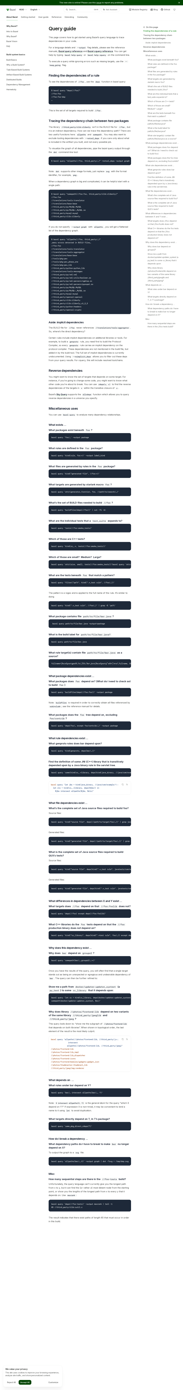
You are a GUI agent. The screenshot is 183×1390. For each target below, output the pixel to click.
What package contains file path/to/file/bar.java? (160, 122)
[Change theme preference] (174, 9)
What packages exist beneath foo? (163, 60)
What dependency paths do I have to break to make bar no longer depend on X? (163, 311)
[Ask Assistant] (127, 784)
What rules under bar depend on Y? (162, 291)
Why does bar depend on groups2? (159, 248)
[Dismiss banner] (179, 2)
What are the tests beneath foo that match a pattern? (162, 114)
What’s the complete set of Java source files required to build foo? (163, 197)
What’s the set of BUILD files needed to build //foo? (160, 88)
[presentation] (90, 788)
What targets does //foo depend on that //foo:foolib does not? (162, 222)
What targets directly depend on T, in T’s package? (162, 298)
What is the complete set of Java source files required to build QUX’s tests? (162, 206)
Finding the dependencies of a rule (159, 31)
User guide (43, 17)
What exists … (151, 55)
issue (98, 2)
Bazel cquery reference (100, 51)
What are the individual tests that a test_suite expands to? (163, 95)
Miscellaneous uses (152, 51)
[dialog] (32, 1376)
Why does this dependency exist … (161, 242)
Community (82, 17)
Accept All (25, 1382)
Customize (53, 1382)
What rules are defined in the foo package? (163, 65)
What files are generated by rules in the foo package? (163, 73)
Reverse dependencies (154, 47)
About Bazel (12, 17)
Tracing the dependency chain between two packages (157, 36)
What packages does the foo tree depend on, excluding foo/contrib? (163, 159)
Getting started (28, 17)
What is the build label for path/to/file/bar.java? (159, 129)
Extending (69, 17)
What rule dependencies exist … (159, 165)
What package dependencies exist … (162, 143)
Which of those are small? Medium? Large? (159, 107)
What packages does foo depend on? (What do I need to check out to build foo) (163, 150)
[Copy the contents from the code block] (122, 784)
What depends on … (154, 285)
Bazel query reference (71, 51)
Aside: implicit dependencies (158, 42)
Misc (147, 319)
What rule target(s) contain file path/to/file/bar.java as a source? (162, 137)
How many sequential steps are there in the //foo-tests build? (162, 325)
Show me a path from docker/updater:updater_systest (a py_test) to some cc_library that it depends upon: (163, 259)
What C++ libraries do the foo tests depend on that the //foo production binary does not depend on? (163, 233)
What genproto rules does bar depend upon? (161, 171)
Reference (56, 17)
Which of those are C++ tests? (161, 101)
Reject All (11, 1382)
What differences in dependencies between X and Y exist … (161, 215)
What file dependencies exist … (159, 191)
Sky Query (61, 394)
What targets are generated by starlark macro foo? (162, 80)
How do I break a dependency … (160, 304)
